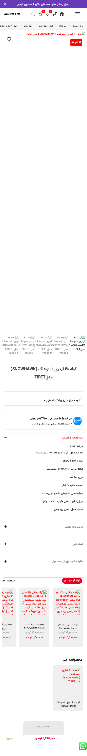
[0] (47, 14)
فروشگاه (63, 26)
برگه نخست (78, 26)
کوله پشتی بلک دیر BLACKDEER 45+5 (34, 626)
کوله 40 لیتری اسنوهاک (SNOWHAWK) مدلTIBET (68, 706)
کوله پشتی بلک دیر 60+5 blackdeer (68, 626)
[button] (43, 475)
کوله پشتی (27, 26)
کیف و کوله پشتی (45, 26)
